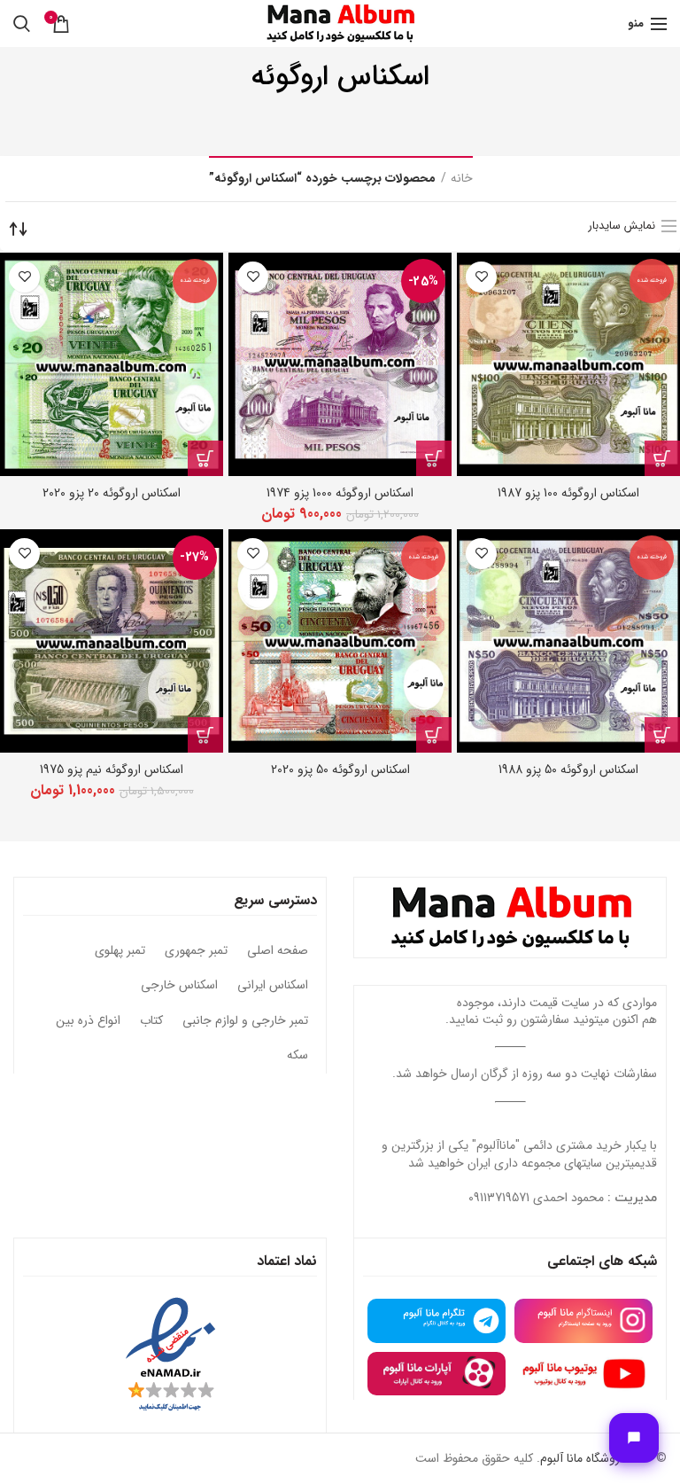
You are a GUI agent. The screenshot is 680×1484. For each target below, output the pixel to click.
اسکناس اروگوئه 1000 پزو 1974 (340, 493)
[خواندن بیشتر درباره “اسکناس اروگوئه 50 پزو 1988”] (662, 735)
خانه (462, 179)
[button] (434, 458)
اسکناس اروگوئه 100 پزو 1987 (568, 493)
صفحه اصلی (277, 951)
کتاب (151, 1021)
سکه (297, 1056)
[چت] (634, 1438)
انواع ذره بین (88, 1021)
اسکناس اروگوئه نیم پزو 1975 (111, 769)
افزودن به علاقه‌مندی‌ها (481, 277)
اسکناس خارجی (179, 986)
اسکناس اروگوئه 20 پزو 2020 (111, 493)
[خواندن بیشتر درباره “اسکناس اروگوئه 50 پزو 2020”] (434, 735)
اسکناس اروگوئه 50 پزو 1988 (568, 769)
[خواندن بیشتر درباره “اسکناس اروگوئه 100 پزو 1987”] (662, 458)
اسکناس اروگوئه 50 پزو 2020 (340, 769)
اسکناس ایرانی (272, 986)
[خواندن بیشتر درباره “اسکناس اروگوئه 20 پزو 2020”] (205, 458)
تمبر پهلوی (120, 951)
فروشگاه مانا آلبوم (582, 1458)
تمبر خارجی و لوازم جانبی (245, 1021)
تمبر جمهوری (196, 951)
